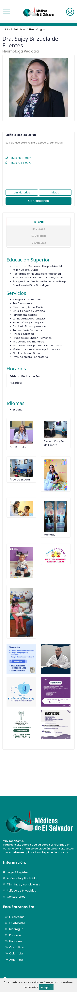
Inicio (6, 29)
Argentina (16, 960)
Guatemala (17, 923)
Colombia (16, 953)
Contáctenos (38, 201)
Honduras (15, 941)
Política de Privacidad (21, 891)
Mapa (55, 192)
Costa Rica (16, 947)
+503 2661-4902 (20, 158)
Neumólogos (37, 29)
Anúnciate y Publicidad (22, 878)
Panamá (15, 935)
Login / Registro (17, 872)
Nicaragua (16, 929)
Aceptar (46, 987)
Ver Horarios (22, 192)
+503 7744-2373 (20, 163)
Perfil (40, 222)
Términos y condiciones (23, 884)
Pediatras (19, 29)
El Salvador (16, 917)
